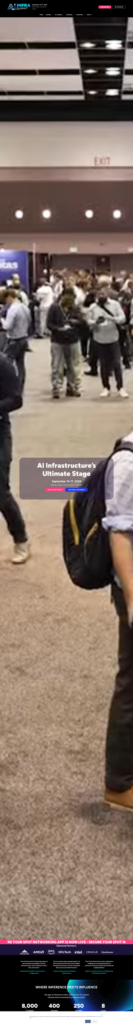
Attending (58, 14)
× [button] (102, 1014)
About (89, 14)
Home (41, 14)
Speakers (69, 14)
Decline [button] (94, 1021)
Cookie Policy (100, 1016)
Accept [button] (88, 1021)
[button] (104, 7)
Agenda (48, 14)
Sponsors (79, 14)
